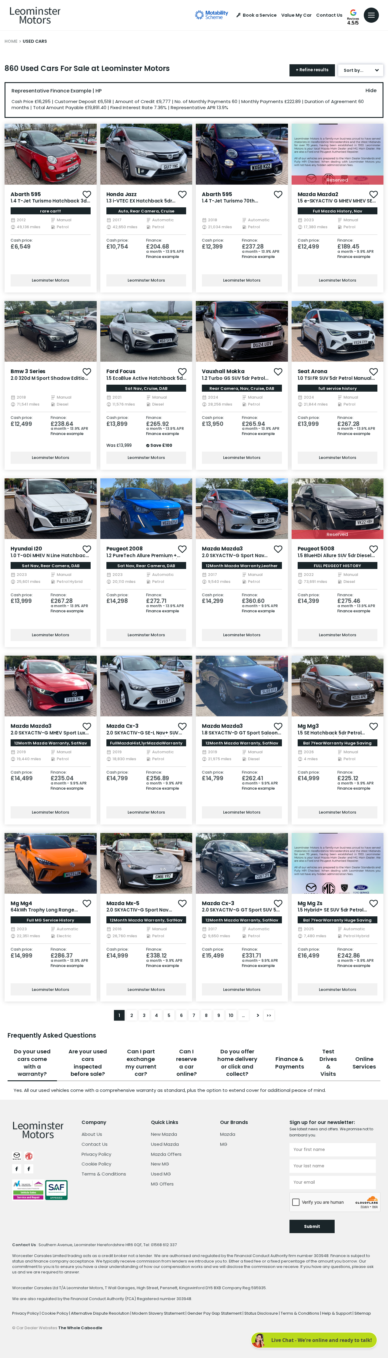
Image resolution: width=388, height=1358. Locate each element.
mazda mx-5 (123, 903)
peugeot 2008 (124, 548)
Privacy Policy (96, 1154)
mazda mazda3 (222, 548)
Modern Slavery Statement (159, 1313)
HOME (11, 41)
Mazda (227, 1134)
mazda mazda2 (318, 194)
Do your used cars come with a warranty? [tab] (32, 1063)
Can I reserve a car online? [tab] (186, 1063)
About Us (92, 1134)
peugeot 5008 (316, 548)
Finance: (154, 240)
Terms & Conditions (104, 1174)
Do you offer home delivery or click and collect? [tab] (237, 1063)
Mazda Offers (166, 1154)
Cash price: (22, 240)
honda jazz (121, 194)
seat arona (313, 371)
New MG (160, 1164)
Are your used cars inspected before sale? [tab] (88, 1063)
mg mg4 (21, 903)
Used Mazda (165, 1144)
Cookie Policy (96, 1164)
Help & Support (337, 1313)
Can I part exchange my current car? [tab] (140, 1063)
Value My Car (296, 15)
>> (268, 1015)
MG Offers (162, 1184)
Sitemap (362, 1313)
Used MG (161, 1174)
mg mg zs (310, 903)
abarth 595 (26, 194)
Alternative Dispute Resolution (100, 1313)
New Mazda (164, 1134)
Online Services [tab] (364, 1062)
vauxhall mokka (223, 371)
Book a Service (260, 15)
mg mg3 (308, 726)
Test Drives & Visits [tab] (328, 1063)
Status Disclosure (261, 1313)
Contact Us (329, 15)
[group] (51, 154)
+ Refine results (312, 70)
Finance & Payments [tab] (289, 1062)
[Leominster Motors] (35, 15)
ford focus (121, 371)
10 (231, 1015)
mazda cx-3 (122, 726)
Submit (312, 1226)
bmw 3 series (28, 371)
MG (223, 1144)
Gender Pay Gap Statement (214, 1313)
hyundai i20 (26, 548)
